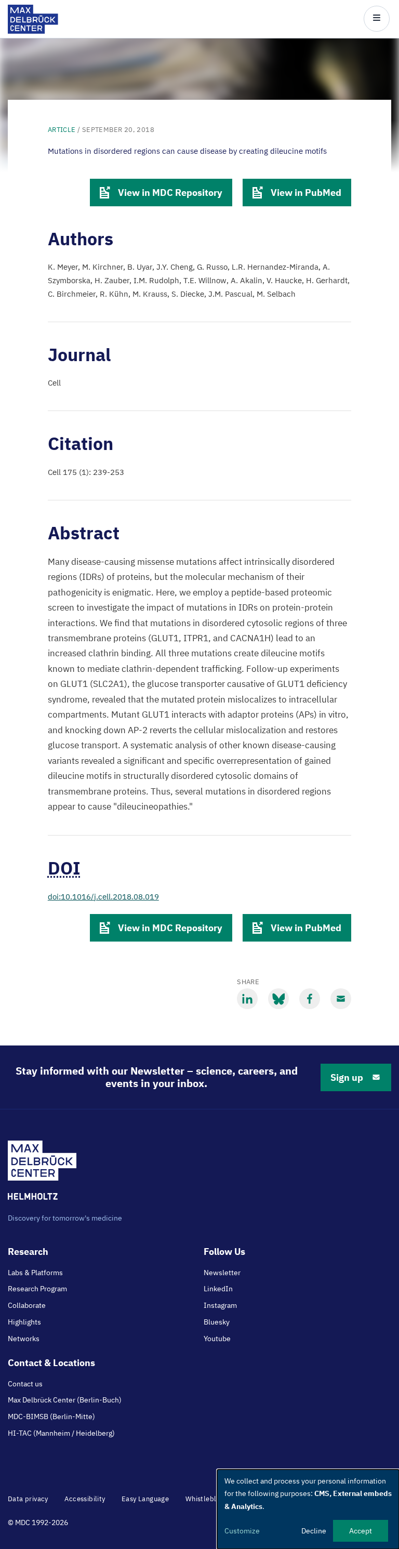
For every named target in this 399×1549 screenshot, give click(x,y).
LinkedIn (218, 1288)
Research (28, 1251)
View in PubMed (306, 192)
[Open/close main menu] (377, 19)
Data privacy (28, 1498)
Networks (23, 1338)
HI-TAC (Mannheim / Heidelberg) (61, 1433)
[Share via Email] (340, 998)
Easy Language (145, 1498)
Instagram (220, 1305)
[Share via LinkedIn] (247, 998)
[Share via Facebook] (309, 998)
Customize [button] (242, 1530)
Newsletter (222, 1272)
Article (62, 129)
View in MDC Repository (170, 192)
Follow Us (224, 1251)
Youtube (217, 1338)
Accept (360, 1530)
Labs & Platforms (35, 1272)
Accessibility (84, 1498)
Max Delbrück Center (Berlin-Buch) (65, 1400)
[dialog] (308, 1509)
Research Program (37, 1288)
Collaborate (27, 1305)
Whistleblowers (210, 1498)
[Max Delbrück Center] (33, 31)
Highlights (24, 1322)
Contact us (25, 1383)
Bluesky (217, 1322)
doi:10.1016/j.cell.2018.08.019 (103, 897)
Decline (313, 1530)
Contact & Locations (51, 1363)
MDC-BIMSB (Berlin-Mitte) (51, 1416)
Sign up (346, 1077)
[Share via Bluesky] (278, 998)
